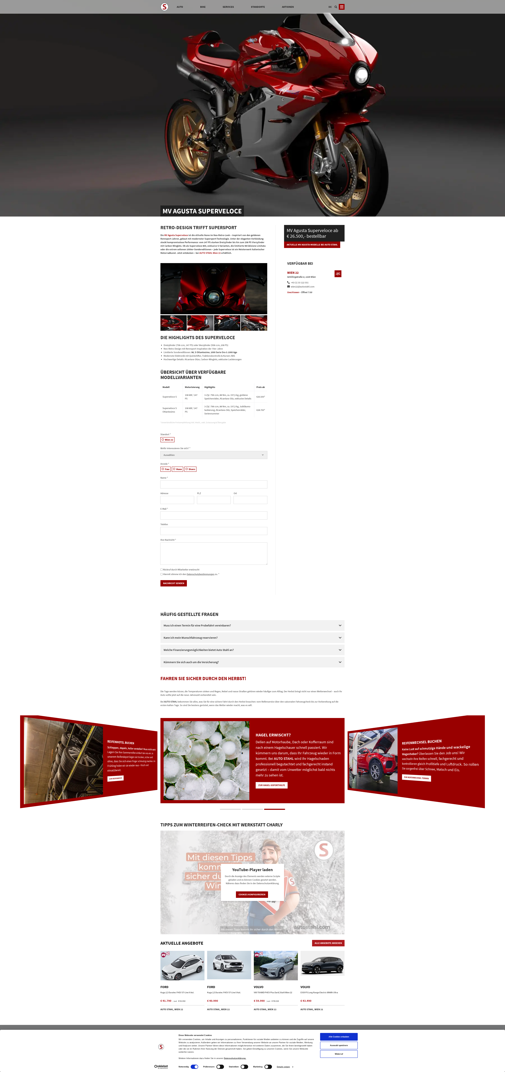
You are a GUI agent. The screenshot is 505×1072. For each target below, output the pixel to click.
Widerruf (339, 1054)
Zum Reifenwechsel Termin (119, 776)
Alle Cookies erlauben (339, 1037)
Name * (164, 477)
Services (228, 6)
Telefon (164, 524)
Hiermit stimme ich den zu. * (191, 574)
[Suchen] (336, 7)
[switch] (220, 1067)
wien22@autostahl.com (302, 286)
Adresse (164, 493)
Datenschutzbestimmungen (200, 574)
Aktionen (288, 6)
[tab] (230, 809)
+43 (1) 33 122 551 (300, 282)
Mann (179, 469)
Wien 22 (169, 439)
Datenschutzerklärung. (235, 1058)
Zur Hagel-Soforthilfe (414, 782)
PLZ (199, 493)
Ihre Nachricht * (168, 539)
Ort (235, 493)
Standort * (165, 434)
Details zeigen (283, 1067)
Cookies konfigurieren (252, 894)
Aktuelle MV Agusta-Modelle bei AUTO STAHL (312, 244)
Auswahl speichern (339, 1045)
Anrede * (164, 463)
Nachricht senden (173, 583)
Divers (192, 469)
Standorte (258, 6)
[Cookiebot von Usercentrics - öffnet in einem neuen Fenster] (161, 1067)
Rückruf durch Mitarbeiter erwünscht (181, 569)
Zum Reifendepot (268, 782)
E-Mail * (164, 508)
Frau (167, 469)
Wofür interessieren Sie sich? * (175, 448)
